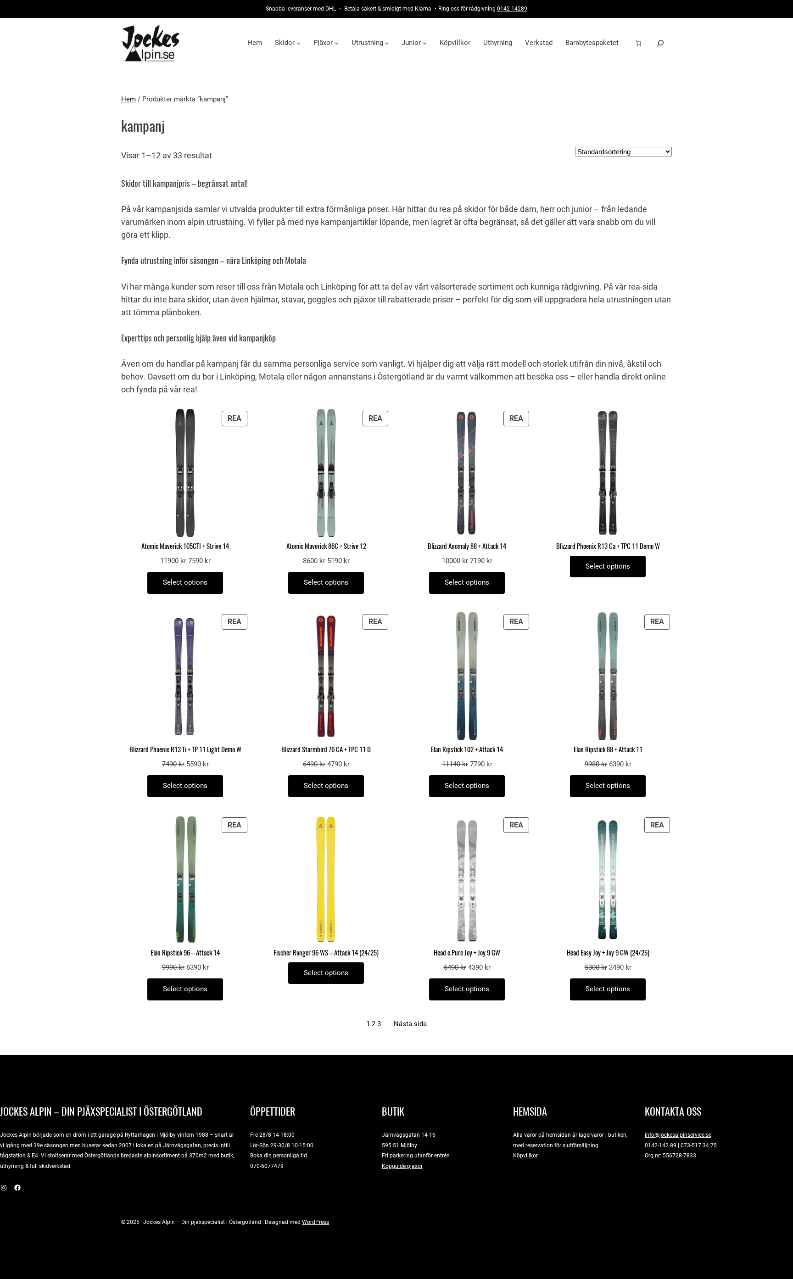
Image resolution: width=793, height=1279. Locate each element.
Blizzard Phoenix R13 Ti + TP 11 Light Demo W (185, 750)
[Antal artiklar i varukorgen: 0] (638, 43)
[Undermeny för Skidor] (298, 43)
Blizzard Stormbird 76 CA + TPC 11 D (326, 750)
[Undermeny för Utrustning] (387, 43)
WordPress (315, 1221)
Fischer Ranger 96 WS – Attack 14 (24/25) (326, 953)
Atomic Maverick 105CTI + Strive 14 (185, 546)
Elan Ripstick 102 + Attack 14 (467, 750)
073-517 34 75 (699, 1145)
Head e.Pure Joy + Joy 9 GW (467, 953)
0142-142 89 (660, 1145)
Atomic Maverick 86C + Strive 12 (326, 546)
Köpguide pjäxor (402, 1165)
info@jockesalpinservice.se (678, 1134)
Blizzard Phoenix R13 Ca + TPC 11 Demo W (608, 546)
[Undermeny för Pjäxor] (337, 43)
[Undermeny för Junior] (425, 43)
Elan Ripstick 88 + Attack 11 (608, 750)
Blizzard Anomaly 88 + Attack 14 (467, 546)
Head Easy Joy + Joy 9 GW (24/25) (608, 953)
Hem (128, 99)
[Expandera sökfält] (660, 43)
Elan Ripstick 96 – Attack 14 (185, 953)
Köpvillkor (525, 1155)
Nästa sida (410, 1024)
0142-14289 (512, 8)
